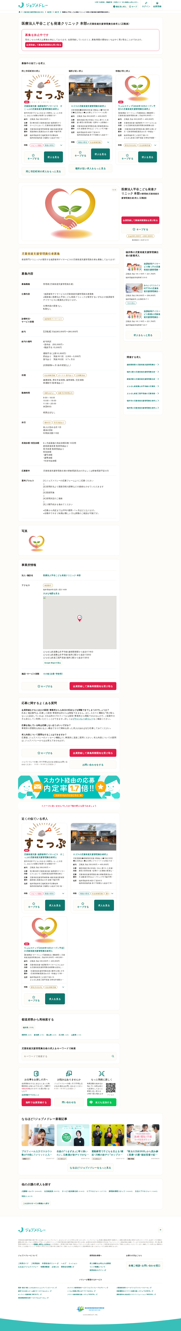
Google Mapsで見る (52, 662)
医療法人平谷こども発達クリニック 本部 (62, 575)
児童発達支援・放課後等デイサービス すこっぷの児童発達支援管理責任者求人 (43, 107)
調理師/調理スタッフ (121, 1191)
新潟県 (39, 1034)
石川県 (64, 1034)
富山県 (51, 1034)
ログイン (146, 6)
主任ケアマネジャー (146, 1191)
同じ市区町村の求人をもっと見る (43, 171)
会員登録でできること (30, 1094)
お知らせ (55, 1266)
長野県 (27, 1034)
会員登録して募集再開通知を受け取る (43, 44)
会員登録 (157, 6)
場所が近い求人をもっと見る (90, 168)
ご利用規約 (35, 1263)
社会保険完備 (49, 375)
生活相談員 (52, 1191)
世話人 (27, 1196)
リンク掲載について (97, 1266)
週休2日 (47, 422)
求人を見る (53, 157)
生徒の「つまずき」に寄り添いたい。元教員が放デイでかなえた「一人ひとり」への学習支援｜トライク (73, 1152)
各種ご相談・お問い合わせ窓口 (144, 1265)
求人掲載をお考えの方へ (130, 2)
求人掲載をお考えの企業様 (100, 1263)
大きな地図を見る (51, 593)
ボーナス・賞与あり (65, 375)
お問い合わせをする (93, 764)
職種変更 (109, 2)
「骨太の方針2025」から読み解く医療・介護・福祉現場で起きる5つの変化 (142, 1152)
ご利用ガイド (117, 2)
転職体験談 (45, 1266)
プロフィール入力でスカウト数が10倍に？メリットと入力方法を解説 (37, 1152)
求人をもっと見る (143, 335)
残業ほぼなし (49, 393)
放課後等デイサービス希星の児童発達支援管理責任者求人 (152, 314)
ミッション (73, 1263)
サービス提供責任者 (73, 1191)
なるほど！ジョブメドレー (28, 1266)
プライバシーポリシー (83, 718)
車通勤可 (47, 585)
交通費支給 (80, 375)
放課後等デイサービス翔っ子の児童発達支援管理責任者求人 (152, 266)
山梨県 (76, 1034)
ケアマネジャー (97, 1191)
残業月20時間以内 (65, 393)
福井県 (28, 1027)
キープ (134, 6)
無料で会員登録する (36, 1102)
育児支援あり (59, 422)
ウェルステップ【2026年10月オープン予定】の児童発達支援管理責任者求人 (136, 107)
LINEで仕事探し (100, 2)
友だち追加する (103, 1102)
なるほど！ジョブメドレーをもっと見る (90, 1167)
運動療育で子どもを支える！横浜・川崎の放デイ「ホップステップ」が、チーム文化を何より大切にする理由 (107, 1152)
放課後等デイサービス (53, 319)
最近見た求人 (121, 6)
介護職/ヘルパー (32, 1191)
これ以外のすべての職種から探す (36, 1203)
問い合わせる (69, 1102)
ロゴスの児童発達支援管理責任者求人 (88, 105)
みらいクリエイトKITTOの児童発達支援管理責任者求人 (152, 288)
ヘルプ (63, 1263)
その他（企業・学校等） (53, 673)
